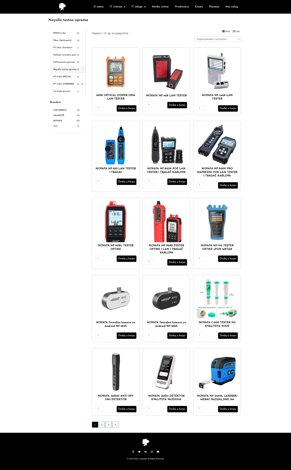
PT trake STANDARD (68, 84)
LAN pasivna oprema (66, 62)
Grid (227, 31)
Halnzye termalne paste (66, 55)
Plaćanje (214, 6)
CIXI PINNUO (60, 110)
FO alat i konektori (66, 48)
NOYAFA (57, 121)
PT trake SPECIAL (66, 77)
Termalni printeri (65, 91)
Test (55, 126)
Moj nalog (231, 6)
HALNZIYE (58, 115)
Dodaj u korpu (126, 108)
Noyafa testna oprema (66, 69)
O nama (99, 6)
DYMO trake (66, 33)
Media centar (160, 6)
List (237, 31)
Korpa (199, 6)
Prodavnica (182, 6)
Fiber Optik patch (66, 40)
